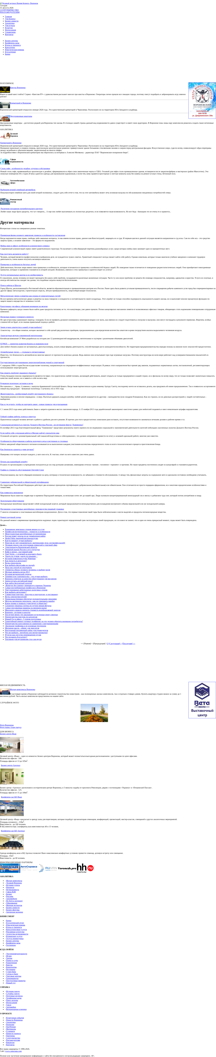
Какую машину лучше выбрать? (18, 541)
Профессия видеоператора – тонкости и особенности (27, 532)
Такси (8, 1005)
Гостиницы (11, 945)
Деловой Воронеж (14, 883)
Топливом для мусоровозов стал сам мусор (23, 639)
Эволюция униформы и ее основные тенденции (25, 626)
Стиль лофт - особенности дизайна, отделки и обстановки (25, 168)
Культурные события (15, 1018)
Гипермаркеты (12, 978)
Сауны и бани (12, 974)
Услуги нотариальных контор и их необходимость (21, 275)
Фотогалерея (10, 30)
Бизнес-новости (11, 21)
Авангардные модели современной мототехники (21, 335)
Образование (11, 903)
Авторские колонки (14, 912)
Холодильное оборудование (12, 501)
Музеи (9, 956)
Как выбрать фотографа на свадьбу (20, 565)
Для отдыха (10, 25)
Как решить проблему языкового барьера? (18, 373)
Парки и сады (12, 960)
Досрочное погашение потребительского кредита (21, 209)
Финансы (10, 887)
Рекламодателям (13, 1040)
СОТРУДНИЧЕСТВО (9, 10)
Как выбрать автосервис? (16, 592)
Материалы (11, 1029)
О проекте (10, 1031)
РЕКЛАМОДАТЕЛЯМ (10, 12)
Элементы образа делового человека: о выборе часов (27, 570)
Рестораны (10, 969)
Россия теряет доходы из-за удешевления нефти (25, 536)
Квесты (9, 965)
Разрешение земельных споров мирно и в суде (24, 529)
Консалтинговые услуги (16, 929)
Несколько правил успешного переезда (17, 317)
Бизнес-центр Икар (8, 734)
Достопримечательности (16, 954)
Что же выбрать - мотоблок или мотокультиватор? (26, 633)
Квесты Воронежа (18, 88)
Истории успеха (13, 885)
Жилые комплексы (14, 881)
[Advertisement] (62, 69)
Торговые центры (13, 976)
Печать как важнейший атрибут (14, 462)
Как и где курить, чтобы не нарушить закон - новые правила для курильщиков (33, 404)
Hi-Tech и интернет (14, 901)
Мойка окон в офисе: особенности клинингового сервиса (25, 246)
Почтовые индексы (14, 996)
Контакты (9, 34)
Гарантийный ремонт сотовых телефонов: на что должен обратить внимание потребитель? (44, 621)
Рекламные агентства (15, 932)
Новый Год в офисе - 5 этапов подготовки (23, 619)
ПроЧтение (11, 1027)
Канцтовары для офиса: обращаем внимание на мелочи (24, 306)
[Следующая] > (115, 644)
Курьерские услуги (14, 936)
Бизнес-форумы (13, 910)
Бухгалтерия (10, 52)
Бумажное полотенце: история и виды (16, 383)
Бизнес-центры (11, 41)
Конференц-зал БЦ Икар (11, 797)
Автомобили (11, 899)
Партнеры (10, 1036)
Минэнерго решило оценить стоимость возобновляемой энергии (32, 610)
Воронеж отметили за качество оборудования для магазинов (30, 579)
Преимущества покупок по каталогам (21, 617)
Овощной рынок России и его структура (22, 550)
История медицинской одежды (18, 574)
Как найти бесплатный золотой (18, 583)
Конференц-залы (12, 43)
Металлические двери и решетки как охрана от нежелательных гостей (30, 296)
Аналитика (9, 23)
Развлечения (11, 963)
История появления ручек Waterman (20, 558)
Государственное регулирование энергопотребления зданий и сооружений (32, 362)
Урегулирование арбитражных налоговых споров (26, 590)
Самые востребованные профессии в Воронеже (25, 588)
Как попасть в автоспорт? (16, 561)
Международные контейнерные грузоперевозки (25, 534)
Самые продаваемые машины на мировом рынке (26, 608)
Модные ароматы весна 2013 (17, 572)
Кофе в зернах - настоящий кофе (18, 552)
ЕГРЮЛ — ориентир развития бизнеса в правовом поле (24, 344)
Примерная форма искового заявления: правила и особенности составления (32, 235)
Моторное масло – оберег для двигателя (22, 628)
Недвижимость (12, 890)
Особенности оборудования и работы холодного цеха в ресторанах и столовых (34, 441)
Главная (8, 16)
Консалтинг (10, 47)
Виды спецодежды (13, 563)
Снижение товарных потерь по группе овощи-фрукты (28, 606)
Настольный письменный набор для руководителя (26, 630)
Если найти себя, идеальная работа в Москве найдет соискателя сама (29, 433)
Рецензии (10, 1024)
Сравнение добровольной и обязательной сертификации (24, 482)
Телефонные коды (14, 998)
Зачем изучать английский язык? (19, 581)
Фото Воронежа (7, 725)
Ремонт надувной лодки (10, 517)
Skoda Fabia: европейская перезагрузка (21, 538)
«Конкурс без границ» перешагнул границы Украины (28, 585)
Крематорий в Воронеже (20, 103)
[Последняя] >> (128, 644)
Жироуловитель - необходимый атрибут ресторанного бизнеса (26, 394)
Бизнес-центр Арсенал (10, 765)
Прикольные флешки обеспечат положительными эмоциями (31, 599)
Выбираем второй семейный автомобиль (17, 190)
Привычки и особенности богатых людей (18, 264)
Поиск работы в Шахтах (10, 285)
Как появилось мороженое (11, 493)
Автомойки (11, 1007)
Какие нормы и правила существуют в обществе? (26, 603)
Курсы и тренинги (13, 45)
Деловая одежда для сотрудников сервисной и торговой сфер (31, 545)
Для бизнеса (10, 19)
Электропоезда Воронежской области (21, 547)
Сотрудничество (13, 1038)
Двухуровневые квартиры (21, 116)
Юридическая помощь (14, 50)
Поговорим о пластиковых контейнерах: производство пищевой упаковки (32, 509)
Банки (7, 54)
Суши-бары (11, 972)
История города (13, 991)
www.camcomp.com (13, 1051)
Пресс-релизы (12, 1000)
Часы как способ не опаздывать (18, 567)
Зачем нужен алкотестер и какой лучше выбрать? (21, 327)
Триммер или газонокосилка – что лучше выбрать (26, 576)
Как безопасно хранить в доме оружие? (17, 449)
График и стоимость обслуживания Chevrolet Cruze (22, 470)
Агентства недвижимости (17, 934)
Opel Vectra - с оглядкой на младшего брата (23, 554)
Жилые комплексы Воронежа (22, 689)
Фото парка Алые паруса (10, 727)
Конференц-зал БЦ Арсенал (13, 831)
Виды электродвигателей (16, 597)
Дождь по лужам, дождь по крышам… (21, 556)
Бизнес (9, 894)
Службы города (13, 994)
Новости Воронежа (14, 1020)
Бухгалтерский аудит (15, 923)
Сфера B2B (11, 892)
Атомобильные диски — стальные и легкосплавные (22, 352)
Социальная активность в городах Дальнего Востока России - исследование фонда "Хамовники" (42, 425)
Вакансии (10, 1042)
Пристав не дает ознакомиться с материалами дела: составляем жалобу (35, 543)
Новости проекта (13, 1033)
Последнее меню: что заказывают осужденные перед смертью (31, 615)
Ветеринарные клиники (16, 1009)
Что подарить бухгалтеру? (16, 637)
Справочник (10, 32)
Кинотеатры (11, 967)
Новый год (11, 983)
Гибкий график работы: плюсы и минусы (18, 416)
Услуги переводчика (15, 938)
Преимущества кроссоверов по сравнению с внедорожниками (31, 624)
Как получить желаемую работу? (14, 254)
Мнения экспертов (14, 905)
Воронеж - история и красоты (17, 612)
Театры (9, 958)
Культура (9, 28)
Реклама (9, 896)
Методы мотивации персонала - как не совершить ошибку (30, 601)
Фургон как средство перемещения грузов (23, 635)
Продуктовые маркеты (16, 981)
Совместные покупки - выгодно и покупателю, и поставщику (31, 594)
